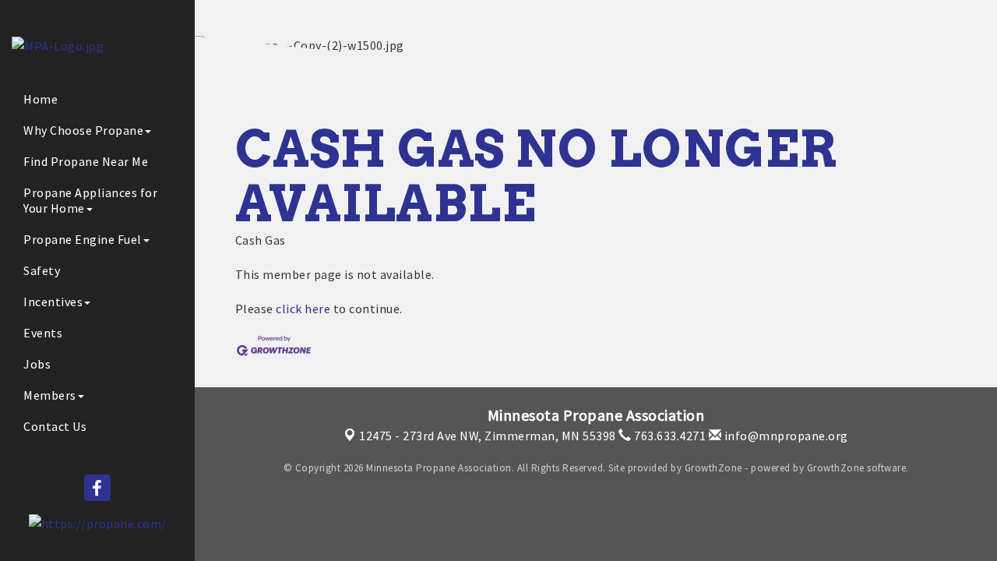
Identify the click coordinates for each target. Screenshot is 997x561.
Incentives (53, 301)
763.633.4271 (669, 435)
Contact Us (54, 426)
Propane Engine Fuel (82, 239)
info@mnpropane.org (784, 435)
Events (42, 332)
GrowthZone (713, 468)
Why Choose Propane (83, 130)
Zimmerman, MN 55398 (487, 435)
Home (40, 99)
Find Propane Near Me (85, 161)
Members (49, 395)
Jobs (37, 364)
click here (303, 308)
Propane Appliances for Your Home (90, 200)
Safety (41, 270)
